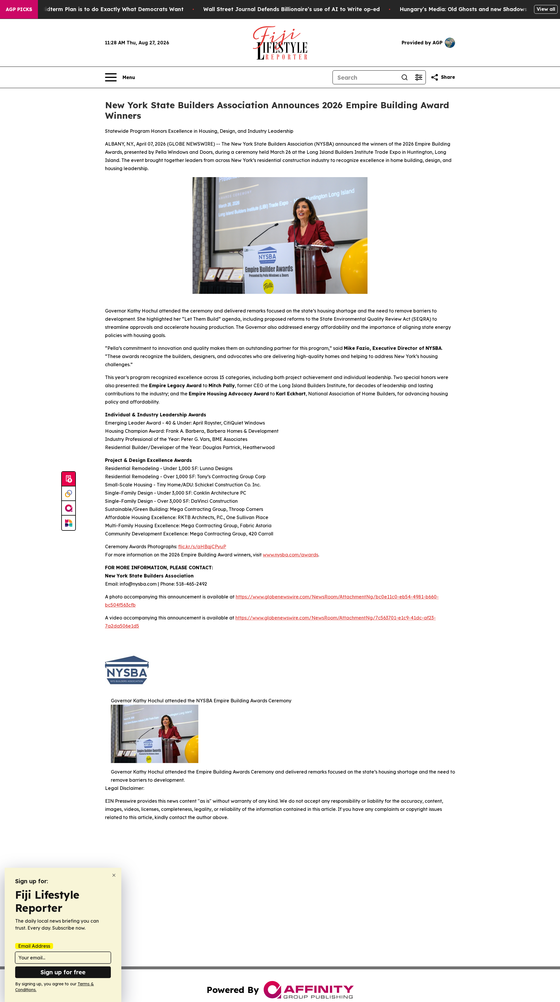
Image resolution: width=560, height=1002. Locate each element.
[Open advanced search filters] (419, 77)
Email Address (34, 946)
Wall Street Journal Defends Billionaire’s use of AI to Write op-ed (291, 9)
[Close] (114, 875)
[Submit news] (68, 479)
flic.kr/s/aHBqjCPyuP (202, 546)
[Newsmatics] (68, 523)
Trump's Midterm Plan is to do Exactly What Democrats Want (100, 9)
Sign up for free (63, 972)
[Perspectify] (68, 493)
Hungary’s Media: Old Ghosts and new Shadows (463, 9)
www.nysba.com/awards (290, 555)
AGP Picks (19, 9)
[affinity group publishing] (68, 508)
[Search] (405, 77)
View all (546, 9)
